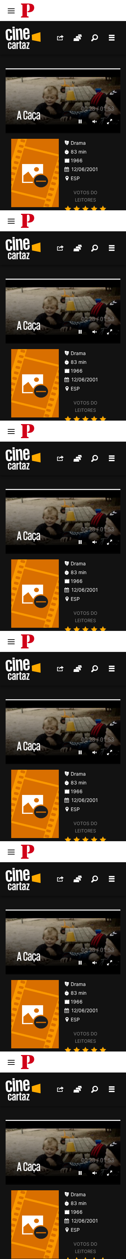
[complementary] (63, 629)
